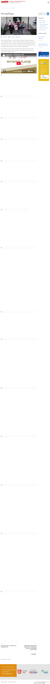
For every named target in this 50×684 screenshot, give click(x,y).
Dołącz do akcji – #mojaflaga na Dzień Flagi (8, 646)
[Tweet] (32, 654)
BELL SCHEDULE (44, 77)
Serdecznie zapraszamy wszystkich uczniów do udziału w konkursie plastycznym (30, 647)
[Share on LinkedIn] (35, 654)
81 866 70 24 (6, 671)
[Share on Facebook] (31, 654)
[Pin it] (34, 654)
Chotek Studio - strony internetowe (8, 682)
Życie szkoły (42, 29)
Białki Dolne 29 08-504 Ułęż (10, 669)
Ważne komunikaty (44, 27)
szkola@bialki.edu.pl (8, 673)
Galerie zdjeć (42, 22)
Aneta (19, 36)
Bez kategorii (12, 36)
